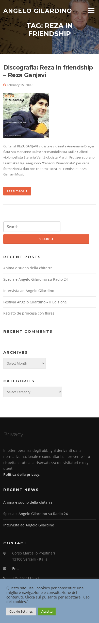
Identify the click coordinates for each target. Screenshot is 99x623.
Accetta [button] (47, 611)
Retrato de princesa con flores (28, 313)
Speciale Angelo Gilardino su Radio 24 (35, 279)
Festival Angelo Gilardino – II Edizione (35, 302)
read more (15, 191)
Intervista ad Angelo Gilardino (28, 290)
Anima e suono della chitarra (28, 267)
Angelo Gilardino (37, 10)
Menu (91, 10)
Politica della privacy (21, 474)
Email (17, 568)
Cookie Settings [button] (21, 611)
